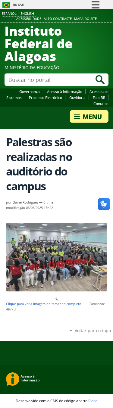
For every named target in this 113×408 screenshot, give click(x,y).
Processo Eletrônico (45, 97)
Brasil (19, 5)
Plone (93, 400)
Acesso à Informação (64, 91)
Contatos (100, 103)
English (27, 13)
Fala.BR (99, 97)
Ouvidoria (77, 97)
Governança (29, 91)
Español (9, 13)
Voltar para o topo (93, 330)
